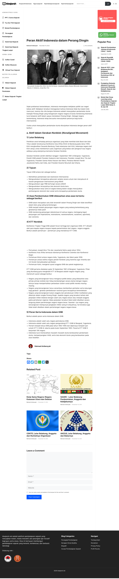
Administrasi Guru (10, 12)
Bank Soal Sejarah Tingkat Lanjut (10, 48)
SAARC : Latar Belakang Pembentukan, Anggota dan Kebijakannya (73, 399)
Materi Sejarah (10, 83)
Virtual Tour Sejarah (12, 70)
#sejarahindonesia (25, 4)
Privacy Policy (95, 546)
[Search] (108, 4)
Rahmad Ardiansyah (32, 45)
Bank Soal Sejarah (11, 42)
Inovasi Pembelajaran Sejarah (71, 549)
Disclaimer (94, 543)
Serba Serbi (7, 54)
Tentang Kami (95, 540)
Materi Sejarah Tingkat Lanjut (11, 98)
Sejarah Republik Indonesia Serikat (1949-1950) (107, 59)
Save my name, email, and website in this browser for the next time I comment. (49, 492)
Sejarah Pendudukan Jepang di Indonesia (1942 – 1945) (108, 49)
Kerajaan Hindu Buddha (69, 543)
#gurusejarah (37, 4)
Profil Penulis (95, 549)
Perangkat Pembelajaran (7, 34)
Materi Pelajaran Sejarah (9, 76)
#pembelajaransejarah (51, 4)
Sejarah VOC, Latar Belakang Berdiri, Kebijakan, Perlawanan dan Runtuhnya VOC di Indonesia (108, 72)
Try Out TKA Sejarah (12, 23)
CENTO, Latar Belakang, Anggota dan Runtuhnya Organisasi (41, 434)
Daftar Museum (11, 65)
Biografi (63, 546)
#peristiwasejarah (67, 4)
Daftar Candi (9, 60)
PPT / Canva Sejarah (12, 18)
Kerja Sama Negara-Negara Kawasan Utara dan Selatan (39, 398)
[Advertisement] (59, 23)
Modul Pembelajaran (12, 28)
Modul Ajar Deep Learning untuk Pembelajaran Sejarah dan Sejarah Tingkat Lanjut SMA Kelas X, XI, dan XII (109, 102)
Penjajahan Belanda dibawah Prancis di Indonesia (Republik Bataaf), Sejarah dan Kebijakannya (108, 87)
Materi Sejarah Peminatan (9, 89)
